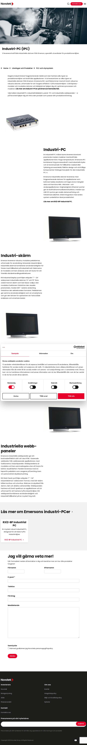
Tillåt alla (71, 396)
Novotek (4, 689)
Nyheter (47, 702)
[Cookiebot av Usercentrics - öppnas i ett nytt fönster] (75, 347)
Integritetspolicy (50, 693)
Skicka (12, 656)
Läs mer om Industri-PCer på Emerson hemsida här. (38, 89)
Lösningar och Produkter (22, 68)
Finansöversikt (6, 702)
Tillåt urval (43, 396)
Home (5, 68)
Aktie (2, 698)
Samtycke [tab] (15, 353)
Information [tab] (43, 353)
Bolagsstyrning (6, 693)
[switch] (33, 387)
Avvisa (15, 396)
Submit (81, 724)
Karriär (46, 689)
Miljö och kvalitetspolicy (53, 698)
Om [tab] (72, 353)
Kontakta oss (76, 4)
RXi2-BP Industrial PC (13, 540)
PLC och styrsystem (44, 68)
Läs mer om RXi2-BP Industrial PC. (58, 201)
